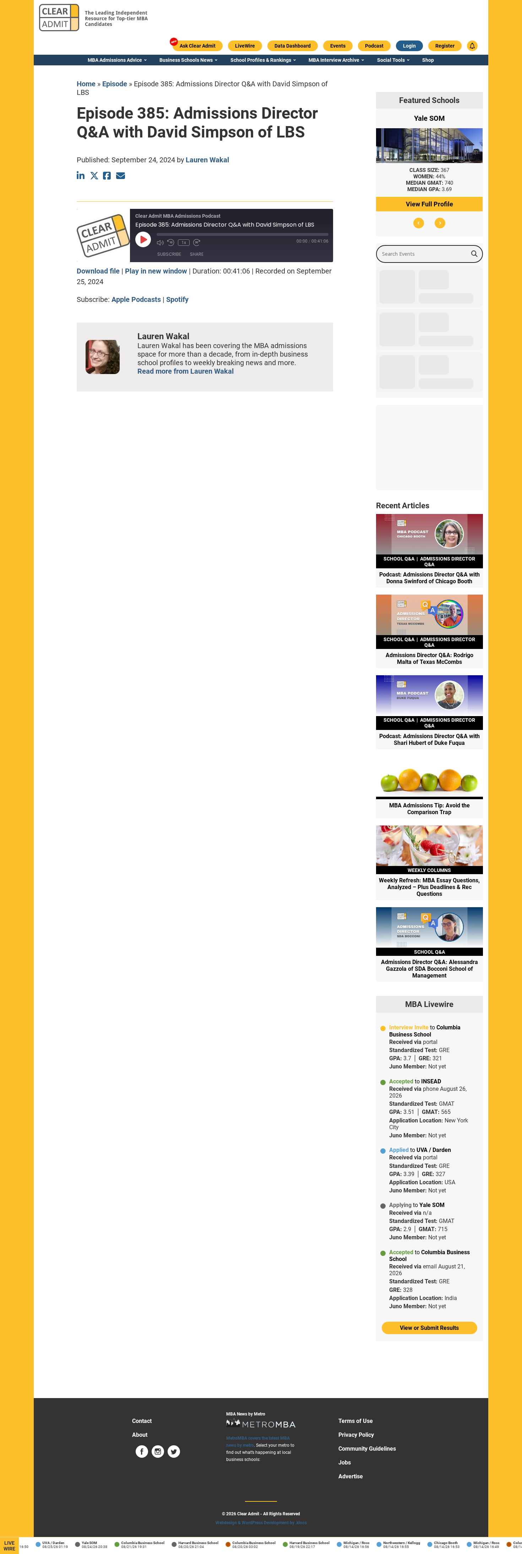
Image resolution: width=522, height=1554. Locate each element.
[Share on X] (94, 175)
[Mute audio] (160, 242)
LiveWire (9, 1546)
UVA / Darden (41, 1543)
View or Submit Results (429, 1328)
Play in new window (156, 271)
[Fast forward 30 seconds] (196, 242)
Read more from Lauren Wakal (185, 371)
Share (196, 254)
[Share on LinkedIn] (81, 175)
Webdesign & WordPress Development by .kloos (261, 1522)
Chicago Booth (433, 1543)
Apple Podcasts (136, 299)
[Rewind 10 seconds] (170, 242)
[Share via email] (120, 175)
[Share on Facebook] (107, 175)
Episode (114, 84)
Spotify (177, 299)
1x (183, 242)
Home (86, 84)
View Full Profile (429, 204)
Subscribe (169, 254)
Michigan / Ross (344, 1543)
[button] (419, 223)
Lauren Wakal (207, 160)
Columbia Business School (130, 1543)
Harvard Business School (186, 1543)
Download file (98, 271)
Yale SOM (77, 1543)
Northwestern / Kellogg (389, 1543)
